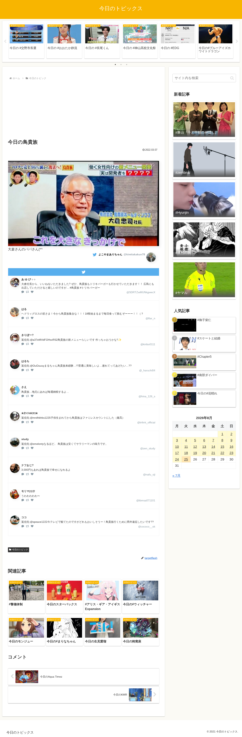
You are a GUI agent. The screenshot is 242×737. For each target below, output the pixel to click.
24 (177, 459)
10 (177, 447)
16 (231, 447)
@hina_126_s (147, 396)
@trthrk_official (146, 422)
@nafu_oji (149, 474)
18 (186, 453)
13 (204, 447)
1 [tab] (115, 64)
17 (177, 453)
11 (186, 447)
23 (231, 453)
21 (213, 453)
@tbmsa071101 (145, 500)
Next (237, 41)
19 (195, 453)
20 (204, 453)
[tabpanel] (26, 40)
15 (222, 447)
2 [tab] (121, 64)
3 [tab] (127, 64)
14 (213, 447)
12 (195, 447)
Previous (5, 41)
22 (222, 453)
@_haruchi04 (147, 370)
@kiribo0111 (147, 344)
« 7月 (176, 476)
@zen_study (147, 448)
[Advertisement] (83, 109)
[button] (232, 78)
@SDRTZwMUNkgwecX (140, 292)
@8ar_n (150, 318)
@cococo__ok (146, 526)
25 (186, 459)
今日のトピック (20, 549)
